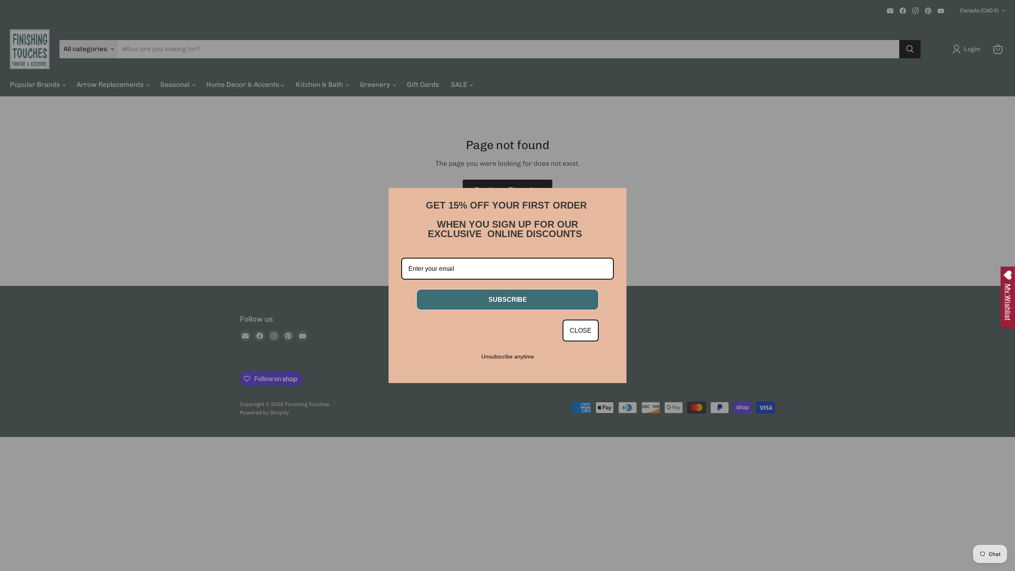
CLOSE (581, 330)
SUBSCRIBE (507, 299)
